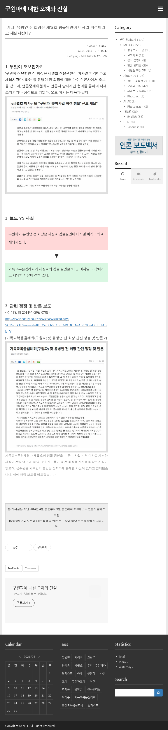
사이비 (78, 657)
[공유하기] (21, 547)
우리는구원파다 (96, 665)
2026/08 (29, 656)
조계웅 (66, 689)
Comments (30, 568)
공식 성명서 (136, 60)
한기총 (66, 665)
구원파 (91, 673)
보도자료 (135, 55)
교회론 (91, 657)
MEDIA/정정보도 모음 (94, 56)
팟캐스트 (93, 705)
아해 (79, 673)
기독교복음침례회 (85, 697)
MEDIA (131, 45)
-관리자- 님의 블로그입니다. (30, 594)
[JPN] (128, 121)
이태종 (66, 697)
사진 (102, 673)
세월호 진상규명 (138, 70)
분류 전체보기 (131, 39)
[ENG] (130, 111)
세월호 (78, 665)
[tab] (123, 176)
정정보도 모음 (138, 50)
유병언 (66, 657)
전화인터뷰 (93, 689)
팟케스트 (67, 673)
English (134, 116)
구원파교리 (78, 681)
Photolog (135, 96)
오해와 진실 (137, 86)
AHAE (129, 101)
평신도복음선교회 (140, 81)
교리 (64, 681)
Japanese (135, 126)
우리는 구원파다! (140, 91)
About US (133, 75)
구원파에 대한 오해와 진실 (36, 8)
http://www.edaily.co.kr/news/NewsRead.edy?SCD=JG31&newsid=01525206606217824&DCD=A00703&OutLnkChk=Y (56, 325)
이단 (92, 681)
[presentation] (123, 176)
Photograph (137, 106)
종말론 (78, 689)
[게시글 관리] (27, 547)
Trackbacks (13, 568)
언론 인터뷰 (137, 65)
